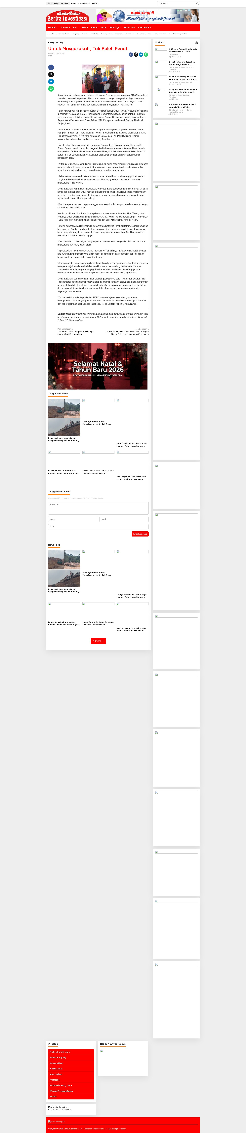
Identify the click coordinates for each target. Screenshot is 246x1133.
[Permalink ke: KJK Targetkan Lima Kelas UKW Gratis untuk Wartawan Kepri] (133, 462)
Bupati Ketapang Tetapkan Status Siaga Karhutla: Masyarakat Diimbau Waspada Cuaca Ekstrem (182, 63)
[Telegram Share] (141, 54)
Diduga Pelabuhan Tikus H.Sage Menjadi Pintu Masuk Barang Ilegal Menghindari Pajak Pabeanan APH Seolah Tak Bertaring (131, 444)
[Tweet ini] (136, 54)
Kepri (50, 56)
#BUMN (53, 1096)
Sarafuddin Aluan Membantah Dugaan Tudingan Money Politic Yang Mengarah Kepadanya (126, 331)
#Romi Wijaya (56, 1074)
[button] (197, 3)
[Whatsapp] (146, 54)
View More (98, 640)
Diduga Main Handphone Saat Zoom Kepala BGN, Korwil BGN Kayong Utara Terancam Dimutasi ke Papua (183, 90)
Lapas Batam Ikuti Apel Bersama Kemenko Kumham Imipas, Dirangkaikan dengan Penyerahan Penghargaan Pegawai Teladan (98, 472)
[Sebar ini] (131, 54)
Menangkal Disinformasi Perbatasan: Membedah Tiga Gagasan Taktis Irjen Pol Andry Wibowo (97, 422)
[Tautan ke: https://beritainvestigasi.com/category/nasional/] (196, 43)
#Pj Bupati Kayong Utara (61, 1085)
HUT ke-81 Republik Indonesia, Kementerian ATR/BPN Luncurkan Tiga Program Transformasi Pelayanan (183, 50)
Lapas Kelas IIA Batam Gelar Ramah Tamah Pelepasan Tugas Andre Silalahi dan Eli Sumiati (63, 472)
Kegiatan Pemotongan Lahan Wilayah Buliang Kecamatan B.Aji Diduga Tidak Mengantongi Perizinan (63, 439)
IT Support (121, 1129)
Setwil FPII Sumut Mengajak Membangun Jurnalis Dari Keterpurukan (76, 331)
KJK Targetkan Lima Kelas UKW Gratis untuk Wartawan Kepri (131, 478)
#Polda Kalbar (56, 1069)
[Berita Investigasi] (67, 15)
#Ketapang (55, 1080)
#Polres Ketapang (58, 1057)
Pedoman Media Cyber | (94, 1129)
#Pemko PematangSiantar (61, 1091)
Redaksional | (111, 1129)
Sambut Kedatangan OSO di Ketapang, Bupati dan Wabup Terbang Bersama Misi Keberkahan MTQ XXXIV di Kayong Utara (183, 77)
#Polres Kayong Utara (60, 1052)
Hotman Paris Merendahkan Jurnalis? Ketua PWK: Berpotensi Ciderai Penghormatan (182, 105)
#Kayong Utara (56, 1063)
